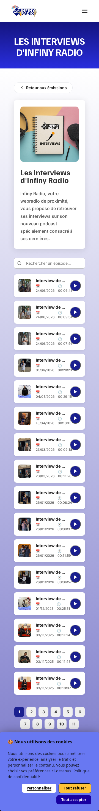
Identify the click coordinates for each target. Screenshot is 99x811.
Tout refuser (75, 788)
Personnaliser (39, 788)
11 (74, 724)
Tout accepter (73, 799)
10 (61, 724)
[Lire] (75, 285)
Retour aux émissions (46, 87)
